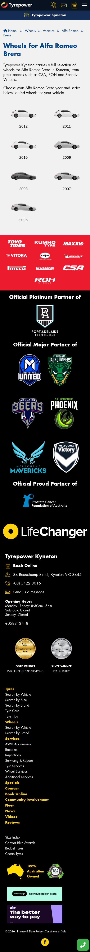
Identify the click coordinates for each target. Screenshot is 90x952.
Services (12, 738)
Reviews (12, 822)
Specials (12, 782)
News (10, 811)
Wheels (11, 722)
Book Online (16, 794)
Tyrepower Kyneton (48, 15)
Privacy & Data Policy (29, 931)
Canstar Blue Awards (20, 843)
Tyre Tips (11, 716)
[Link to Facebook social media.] (45, 942)
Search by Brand (17, 705)
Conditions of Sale (55, 931)
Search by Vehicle (18, 694)
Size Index (12, 837)
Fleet (9, 805)
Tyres (9, 689)
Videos (11, 816)
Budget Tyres (14, 848)
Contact (12, 788)
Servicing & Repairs (19, 760)
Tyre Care (12, 711)
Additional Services (19, 777)
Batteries (11, 749)
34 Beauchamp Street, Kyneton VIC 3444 (47, 574)
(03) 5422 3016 (27, 583)
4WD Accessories (18, 744)
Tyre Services (14, 766)
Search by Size (16, 700)
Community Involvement (27, 799)
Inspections (13, 755)
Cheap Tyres (14, 854)
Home (12, 31)
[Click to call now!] (53, 5)
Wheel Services (16, 771)
